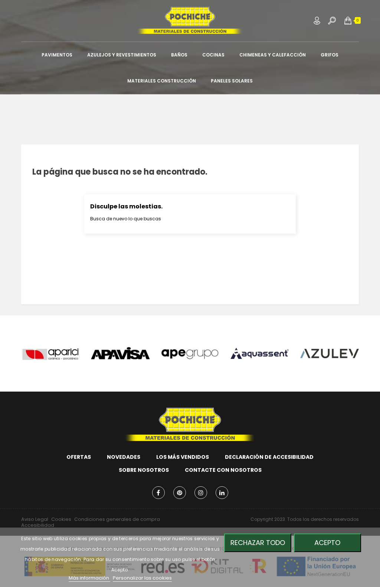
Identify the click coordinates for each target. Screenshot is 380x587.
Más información (89, 577)
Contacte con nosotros (223, 470)
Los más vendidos (182, 457)
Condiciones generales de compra (117, 519)
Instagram (200, 492)
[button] (348, 20)
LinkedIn (222, 492)
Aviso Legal (34, 519)
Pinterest (179, 492)
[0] (348, 20)
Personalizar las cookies (142, 577)
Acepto (327, 542)
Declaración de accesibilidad (269, 457)
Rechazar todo (257, 542)
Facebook (158, 492)
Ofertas (78, 457)
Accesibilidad (37, 525)
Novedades (123, 457)
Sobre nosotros (144, 470)
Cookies (61, 519)
